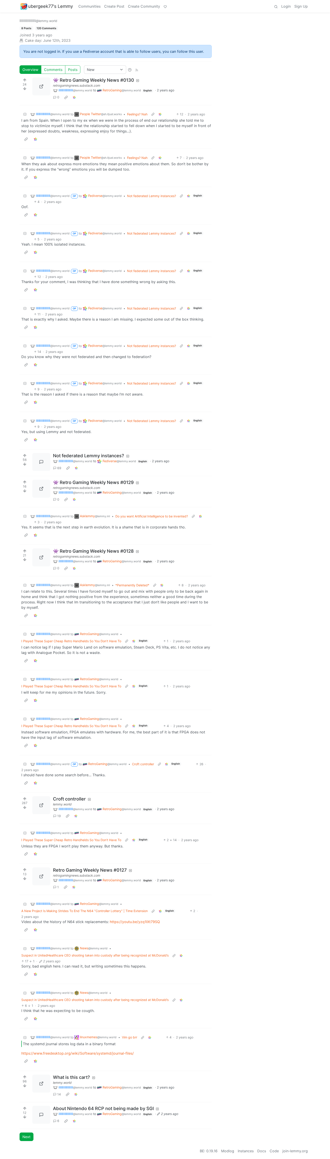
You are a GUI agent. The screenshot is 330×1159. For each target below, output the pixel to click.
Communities (89, 6)
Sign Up (301, 6)
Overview (30, 69)
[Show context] (152, 114)
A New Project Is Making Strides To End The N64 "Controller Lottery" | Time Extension (84, 911)
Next (26, 1137)
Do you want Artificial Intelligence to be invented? (151, 516)
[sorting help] (130, 69)
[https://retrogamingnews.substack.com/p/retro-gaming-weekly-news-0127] (41, 876)
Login (286, 6)
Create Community (144, 6)
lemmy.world (62, 804)
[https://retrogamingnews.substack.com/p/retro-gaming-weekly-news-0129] (41, 489)
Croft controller (143, 764)
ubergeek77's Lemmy (50, 6)
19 (59, 816)
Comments (53, 69)
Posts (72, 69)
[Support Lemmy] (165, 6)
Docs (261, 1151)
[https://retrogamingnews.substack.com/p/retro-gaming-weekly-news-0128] (41, 557)
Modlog (227, 1151)
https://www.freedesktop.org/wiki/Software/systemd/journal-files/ (77, 1053)
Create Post (114, 6)
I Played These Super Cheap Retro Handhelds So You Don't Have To (71, 641)
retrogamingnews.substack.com (76, 85)
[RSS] (136, 69)
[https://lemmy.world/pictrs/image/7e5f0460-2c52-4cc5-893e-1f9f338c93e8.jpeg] (41, 1084)
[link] (66, 97)
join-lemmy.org (295, 1151)
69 (59, 468)
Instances (246, 1151)
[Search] (275, 6)
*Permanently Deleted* (132, 585)
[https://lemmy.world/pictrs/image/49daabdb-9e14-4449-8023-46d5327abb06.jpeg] (41, 805)
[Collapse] (25, 114)
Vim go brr (129, 1037)
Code (274, 1151)
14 (59, 1094)
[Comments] (41, 462)
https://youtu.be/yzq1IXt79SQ (135, 921)
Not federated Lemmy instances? (151, 196)
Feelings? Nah (137, 114)
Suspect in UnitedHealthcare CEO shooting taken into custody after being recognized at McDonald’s (95, 955)
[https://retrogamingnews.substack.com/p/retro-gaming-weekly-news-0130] (41, 86)
